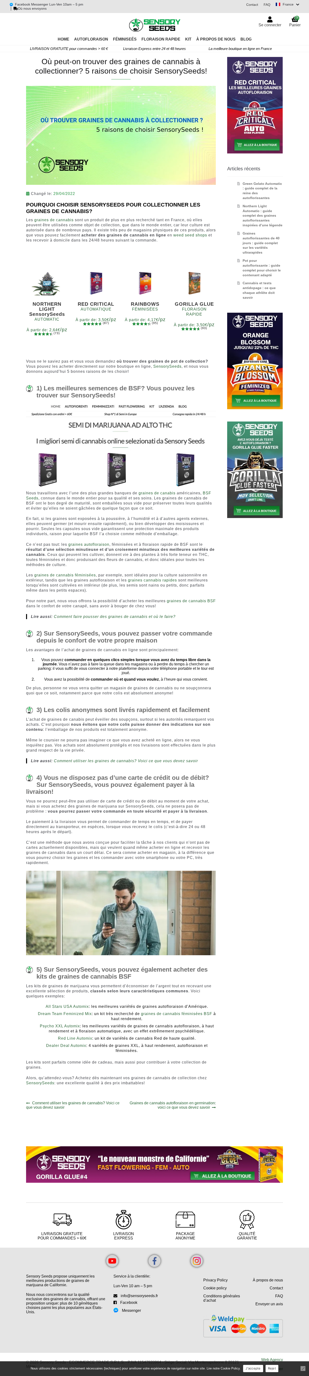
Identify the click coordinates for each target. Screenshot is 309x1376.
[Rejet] (303, 1368)
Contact (252, 5)
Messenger (131, 1310)
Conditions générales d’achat (221, 1298)
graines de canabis (157, 493)
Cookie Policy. (231, 1368)
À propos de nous (268, 1280)
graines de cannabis (54, 220)
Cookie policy (215, 1288)
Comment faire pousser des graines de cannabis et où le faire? (115, 617)
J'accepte (253, 1368)
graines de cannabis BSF (191, 601)
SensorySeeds (167, 366)
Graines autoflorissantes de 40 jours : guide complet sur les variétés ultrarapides (261, 242)
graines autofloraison (88, 544)
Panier (295, 21)
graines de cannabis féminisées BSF (176, 1014)
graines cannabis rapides (152, 580)
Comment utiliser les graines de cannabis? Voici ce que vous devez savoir (126, 761)
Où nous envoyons (32, 8)
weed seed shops (190, 235)
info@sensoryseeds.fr (139, 1296)
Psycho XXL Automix (60, 1026)
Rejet (272, 1368)
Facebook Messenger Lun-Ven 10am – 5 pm (49, 4)
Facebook (128, 1302)
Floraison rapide (160, 39)
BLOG (246, 39)
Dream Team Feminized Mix (65, 1014)
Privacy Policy (215, 1280)
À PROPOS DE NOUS (216, 39)
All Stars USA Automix (67, 1006)
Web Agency (272, 1360)
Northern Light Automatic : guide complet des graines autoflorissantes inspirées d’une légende (262, 215)
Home (63, 39)
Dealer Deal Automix (66, 1046)
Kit (188, 39)
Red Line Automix (75, 1038)
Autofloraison (91, 39)
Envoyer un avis (269, 1304)
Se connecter (270, 25)
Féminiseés (125, 39)
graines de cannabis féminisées (65, 575)
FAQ (267, 5)
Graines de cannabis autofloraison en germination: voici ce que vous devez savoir (172, 1105)
